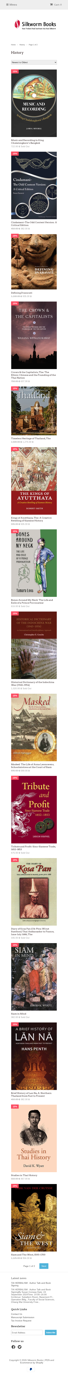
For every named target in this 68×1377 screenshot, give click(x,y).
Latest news (18, 1278)
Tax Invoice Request (21, 1320)
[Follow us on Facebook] (14, 1348)
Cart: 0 (58, 4)
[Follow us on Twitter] (20, 1348)
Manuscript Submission (22, 1317)
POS (47, 1360)
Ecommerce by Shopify (31, 1362)
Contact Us (16, 1314)
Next (44, 1266)
